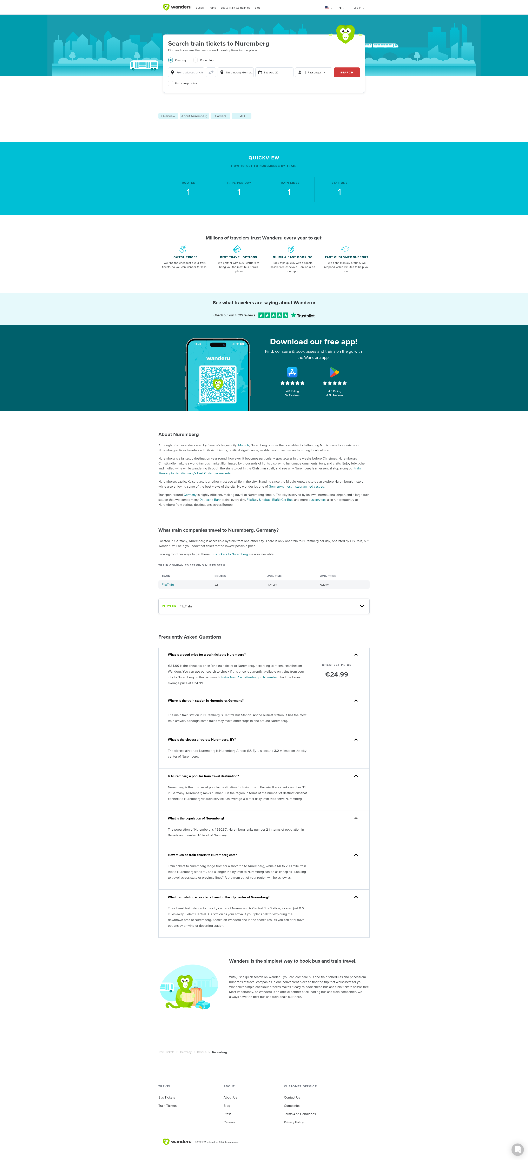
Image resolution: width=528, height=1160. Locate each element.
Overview (168, 116)
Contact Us (292, 1097)
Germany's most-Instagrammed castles (296, 486)
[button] (329, 8)
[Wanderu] (177, 7)
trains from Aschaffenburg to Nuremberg (250, 677)
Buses (200, 7)
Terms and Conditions (300, 1114)
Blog (257, 7)
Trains (212, 7)
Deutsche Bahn (210, 499)
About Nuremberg (194, 116)
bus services (317, 499)
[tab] (180, 62)
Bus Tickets (166, 1097)
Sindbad (265, 499)
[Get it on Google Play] (334, 372)
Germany (190, 494)
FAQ (241, 116)
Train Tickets (166, 1052)
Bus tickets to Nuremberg (229, 554)
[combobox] (186, 72)
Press (227, 1114)
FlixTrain (168, 584)
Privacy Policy (294, 1122)
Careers (229, 1122)
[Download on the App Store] (292, 372)
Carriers (220, 116)
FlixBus (252, 499)
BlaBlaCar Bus (282, 499)
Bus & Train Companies (235, 7)
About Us (230, 1097)
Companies (292, 1105)
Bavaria (201, 1052)
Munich (243, 445)
